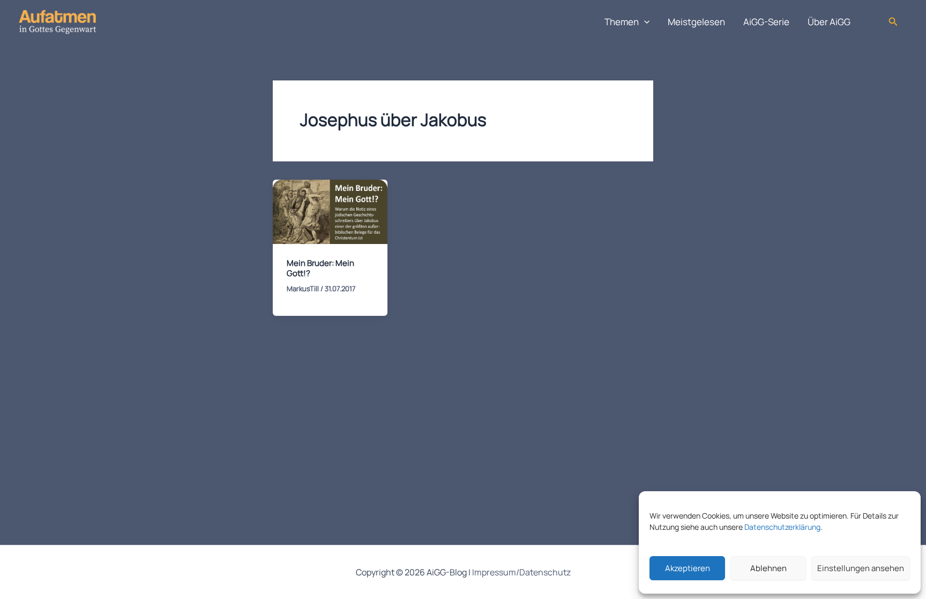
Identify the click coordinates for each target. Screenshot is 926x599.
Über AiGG (829, 22)
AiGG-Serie (766, 22)
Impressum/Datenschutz (521, 572)
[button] (644, 22)
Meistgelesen (696, 22)
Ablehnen (768, 568)
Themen (621, 22)
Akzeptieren (687, 568)
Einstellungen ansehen (860, 568)
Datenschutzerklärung (782, 527)
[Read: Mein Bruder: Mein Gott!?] (330, 211)
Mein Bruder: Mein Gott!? (320, 268)
